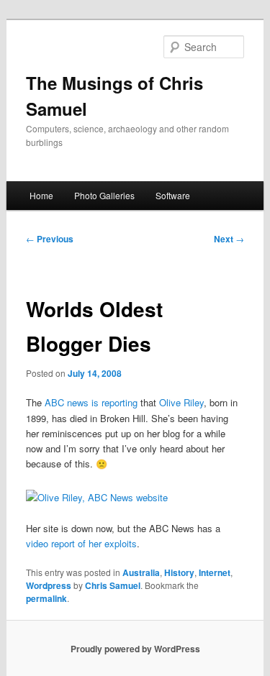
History (179, 572)
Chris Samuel (112, 585)
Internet (214, 572)
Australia (141, 572)
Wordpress (48, 585)
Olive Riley (181, 402)
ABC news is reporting (91, 402)
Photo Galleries (104, 195)
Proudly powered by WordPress (135, 648)
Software (173, 195)
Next (229, 238)
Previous (49, 238)
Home (41, 195)
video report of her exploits (81, 543)
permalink (46, 598)
